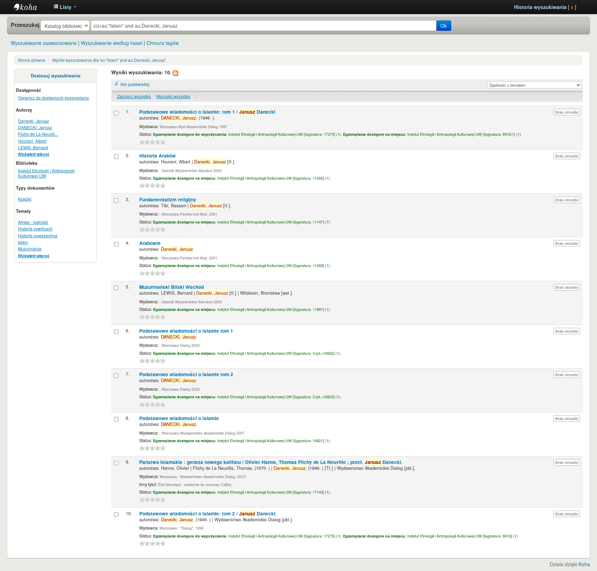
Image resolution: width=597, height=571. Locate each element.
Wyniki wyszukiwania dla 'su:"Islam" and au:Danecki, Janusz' (109, 60)
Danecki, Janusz (33, 121)
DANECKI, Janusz (35, 127)
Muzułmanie (29, 248)
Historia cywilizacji (35, 228)
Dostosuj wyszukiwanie (55, 76)
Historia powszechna (37, 235)
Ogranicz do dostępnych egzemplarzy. (53, 98)
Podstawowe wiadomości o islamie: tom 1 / (207, 111)
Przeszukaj (25, 24)
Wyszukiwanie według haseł (111, 42)
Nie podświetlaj (135, 84)
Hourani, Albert (32, 141)
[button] (65, 7)
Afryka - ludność (33, 222)
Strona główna (31, 60)
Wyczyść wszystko (173, 96)
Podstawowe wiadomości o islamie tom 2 (186, 374)
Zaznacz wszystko (134, 96)
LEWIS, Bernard (33, 147)
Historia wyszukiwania (540, 6)
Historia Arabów (157, 155)
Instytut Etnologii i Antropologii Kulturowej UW (31, 7)
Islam (23, 242)
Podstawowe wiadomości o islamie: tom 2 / (208, 513)
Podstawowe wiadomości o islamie (179, 418)
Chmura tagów (162, 42)
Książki (24, 199)
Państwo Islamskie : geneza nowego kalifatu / (270, 462)
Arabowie (150, 243)
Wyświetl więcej (33, 154)
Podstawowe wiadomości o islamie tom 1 (186, 330)
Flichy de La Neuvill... (38, 134)
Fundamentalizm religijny (167, 199)
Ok (443, 25)
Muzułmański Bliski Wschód (171, 287)
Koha (584, 564)
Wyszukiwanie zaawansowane (44, 42)
